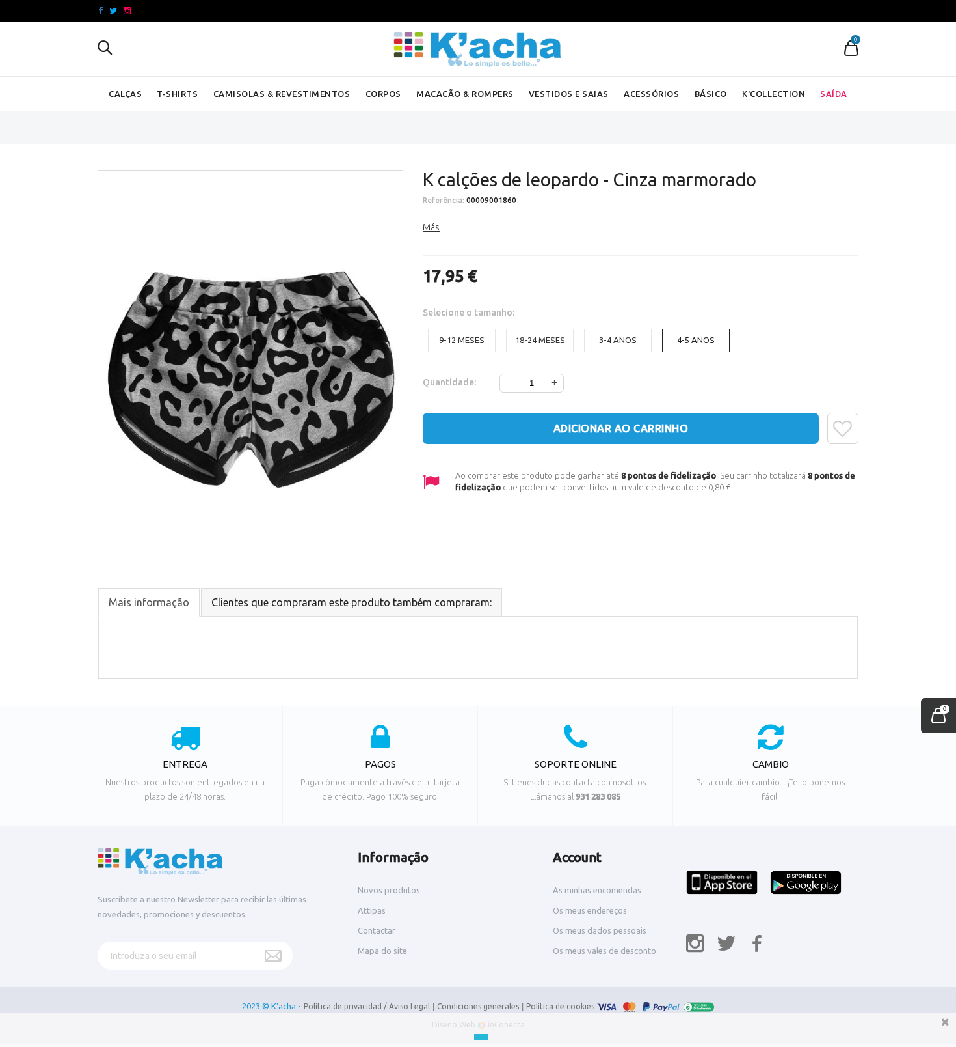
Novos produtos (389, 890)
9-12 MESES (462, 339)
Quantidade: (449, 382)
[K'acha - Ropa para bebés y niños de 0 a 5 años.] (478, 49)
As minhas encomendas (597, 890)
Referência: (443, 200)
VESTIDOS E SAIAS (569, 93)
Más (431, 227)
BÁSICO (711, 93)
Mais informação (149, 602)
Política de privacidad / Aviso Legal (367, 1006)
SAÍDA (833, 93)
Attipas (372, 910)
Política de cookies (560, 1006)
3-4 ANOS (618, 339)
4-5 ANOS (696, 339)
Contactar (376, 930)
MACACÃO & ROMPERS (465, 93)
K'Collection (773, 93)
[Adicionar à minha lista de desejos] (842, 428)
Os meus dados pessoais (599, 930)
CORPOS (383, 93)
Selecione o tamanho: (469, 312)
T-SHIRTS (177, 93)
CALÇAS (125, 93)
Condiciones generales (478, 1006)
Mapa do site (382, 950)
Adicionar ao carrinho (621, 428)
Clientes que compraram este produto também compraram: (351, 602)
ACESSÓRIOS (651, 93)
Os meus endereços (590, 910)
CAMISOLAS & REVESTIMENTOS (282, 93)
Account (577, 857)
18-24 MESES (540, 339)
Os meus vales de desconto (604, 950)
